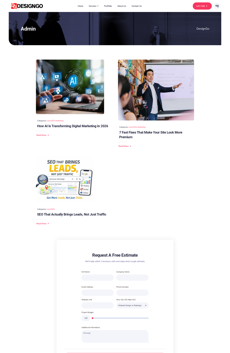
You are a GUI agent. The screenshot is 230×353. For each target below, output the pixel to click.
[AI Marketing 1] (70, 60)
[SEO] (65, 156)
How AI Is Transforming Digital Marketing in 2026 (72, 126)
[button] (43, 135)
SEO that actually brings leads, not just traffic (71, 214)
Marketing (59, 121)
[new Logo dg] (28, 3)
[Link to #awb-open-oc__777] (217, 6)
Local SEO (50, 121)
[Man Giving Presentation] (156, 60)
